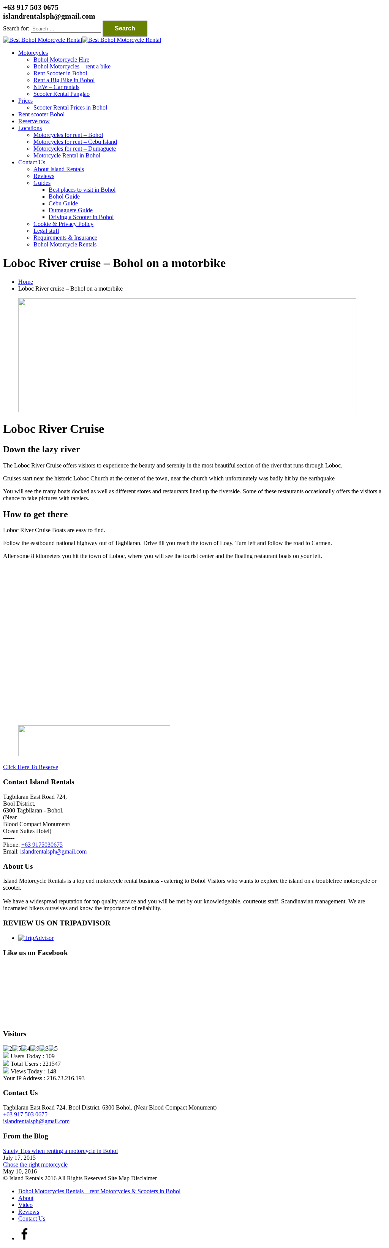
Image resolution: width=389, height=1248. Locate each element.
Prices (25, 100)
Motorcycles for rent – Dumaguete (74, 148)
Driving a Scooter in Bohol (81, 217)
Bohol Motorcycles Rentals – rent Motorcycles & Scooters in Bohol (99, 1191)
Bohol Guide (64, 196)
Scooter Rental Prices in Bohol (70, 107)
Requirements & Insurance (65, 237)
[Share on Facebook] (24, 1238)
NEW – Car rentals (56, 87)
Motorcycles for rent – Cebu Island (75, 141)
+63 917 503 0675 (25, 1114)
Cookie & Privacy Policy (63, 224)
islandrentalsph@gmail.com (53, 851)
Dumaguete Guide (71, 210)
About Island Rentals (58, 169)
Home (25, 281)
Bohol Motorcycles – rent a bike (72, 66)
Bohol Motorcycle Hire (61, 59)
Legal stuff (46, 230)
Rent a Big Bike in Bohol (64, 80)
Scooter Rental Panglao (61, 94)
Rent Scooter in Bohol (60, 73)
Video (25, 1205)
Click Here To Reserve (30, 767)
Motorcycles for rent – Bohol (68, 135)
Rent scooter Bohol (41, 114)
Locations (30, 128)
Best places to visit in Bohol (82, 189)
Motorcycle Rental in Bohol (66, 155)
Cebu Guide (63, 203)
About (25, 1198)
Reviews (43, 176)
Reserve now (34, 121)
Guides (42, 183)
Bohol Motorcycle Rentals (64, 244)
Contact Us (31, 162)
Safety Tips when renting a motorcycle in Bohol (60, 1151)
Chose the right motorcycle (35, 1164)
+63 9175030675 (42, 844)
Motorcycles (33, 52)
